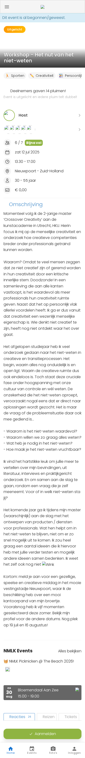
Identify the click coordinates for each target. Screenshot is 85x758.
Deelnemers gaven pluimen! (40, 94)
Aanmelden (45, 733)
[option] (42, 679)
